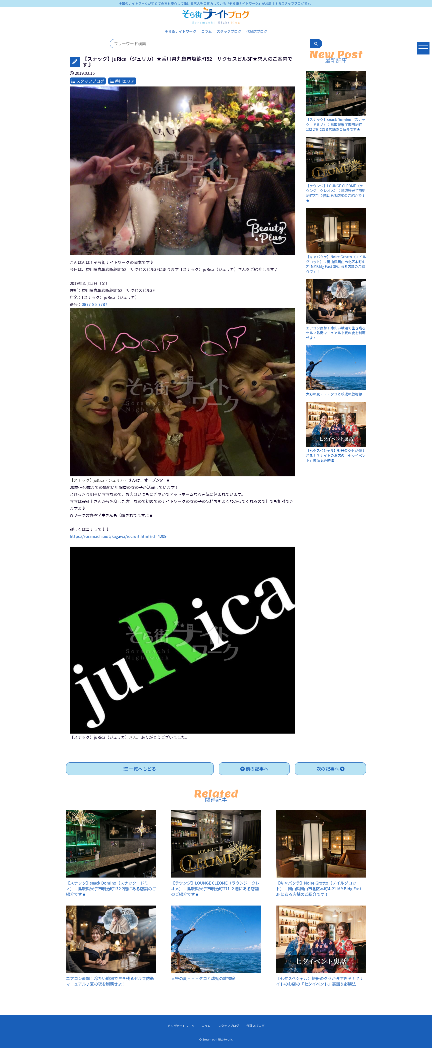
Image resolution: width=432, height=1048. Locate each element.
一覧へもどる (142, 768)
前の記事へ (256, 768)
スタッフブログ (229, 31)
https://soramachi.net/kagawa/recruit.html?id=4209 (118, 536)
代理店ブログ (256, 31)
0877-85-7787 (94, 304)
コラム (206, 31)
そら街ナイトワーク (180, 31)
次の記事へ (328, 768)
